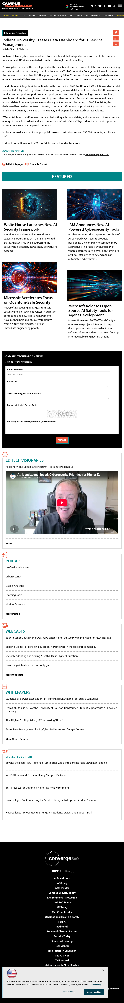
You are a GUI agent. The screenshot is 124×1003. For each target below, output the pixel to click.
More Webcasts (14, 674)
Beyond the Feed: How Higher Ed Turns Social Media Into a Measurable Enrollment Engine (56, 762)
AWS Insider (62, 888)
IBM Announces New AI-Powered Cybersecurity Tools (93, 227)
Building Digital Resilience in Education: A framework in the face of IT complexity (51, 646)
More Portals (13, 613)
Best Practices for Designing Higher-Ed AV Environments (37, 787)
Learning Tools (14, 595)
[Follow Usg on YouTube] (109, 5)
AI (24, 15)
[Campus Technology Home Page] (17, 5)
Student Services (15, 604)
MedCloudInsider (62, 912)
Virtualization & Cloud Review (62, 965)
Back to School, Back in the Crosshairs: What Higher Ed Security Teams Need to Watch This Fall (58, 637)
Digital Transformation (88, 15)
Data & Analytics (15, 585)
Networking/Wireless (61, 15)
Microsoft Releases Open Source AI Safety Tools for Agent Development (90, 310)
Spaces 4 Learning (62, 941)
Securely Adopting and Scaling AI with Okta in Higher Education (42, 656)
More (9, 543)
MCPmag (62, 907)
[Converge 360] (62, 858)
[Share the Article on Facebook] (116, 32)
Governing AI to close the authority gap (28, 665)
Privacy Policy (31, 404)
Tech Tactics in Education (62, 950)
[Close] (103, 970)
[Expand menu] (119, 6)
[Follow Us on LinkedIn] (91, 5)
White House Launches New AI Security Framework (30, 227)
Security (108, 15)
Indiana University (13, 56)
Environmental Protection (62, 897)
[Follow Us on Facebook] (104, 6)
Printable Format (38, 164)
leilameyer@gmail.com (97, 154)
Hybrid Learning (37, 15)
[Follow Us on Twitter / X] (95, 6)
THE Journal (62, 960)
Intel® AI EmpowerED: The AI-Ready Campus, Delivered (36, 775)
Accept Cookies (94, 992)
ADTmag (62, 883)
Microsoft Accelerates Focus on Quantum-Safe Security (28, 300)
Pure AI (62, 921)
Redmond (62, 926)
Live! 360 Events (62, 902)
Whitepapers (18, 692)
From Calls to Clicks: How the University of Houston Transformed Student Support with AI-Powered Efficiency (61, 709)
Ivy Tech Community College (76, 71)
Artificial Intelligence (17, 567)
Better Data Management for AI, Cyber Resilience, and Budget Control (45, 729)
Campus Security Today (62, 892)
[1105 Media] (62, 871)
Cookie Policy (95, 984)
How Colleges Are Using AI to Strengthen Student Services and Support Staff (49, 812)
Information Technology (15, 32)
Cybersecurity (13, 576)
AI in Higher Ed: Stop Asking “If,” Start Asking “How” (34, 720)
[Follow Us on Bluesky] (99, 5)
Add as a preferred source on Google (77, 6)
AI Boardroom (62, 878)
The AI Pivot (62, 955)
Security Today (62, 936)
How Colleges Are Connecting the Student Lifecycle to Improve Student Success (51, 800)
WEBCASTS (15, 631)
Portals (13, 560)
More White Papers (17, 739)
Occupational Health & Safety (62, 917)
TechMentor (62, 946)
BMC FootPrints (79, 86)
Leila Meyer (10, 49)
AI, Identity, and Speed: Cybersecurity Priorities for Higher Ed (39, 466)
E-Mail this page (14, 164)
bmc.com (74, 143)
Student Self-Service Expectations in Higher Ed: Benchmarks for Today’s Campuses (52, 698)
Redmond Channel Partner (62, 931)
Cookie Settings (68, 991)
